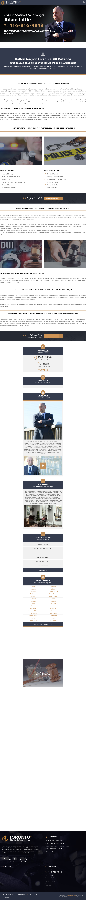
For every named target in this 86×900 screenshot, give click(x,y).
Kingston (33, 601)
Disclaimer (33, 894)
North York (53, 608)
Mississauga (53, 606)
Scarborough (53, 615)
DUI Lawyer (53, 68)
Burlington (53, 589)
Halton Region (53, 596)
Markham (53, 603)
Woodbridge (33, 620)
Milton (33, 606)
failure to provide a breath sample (72, 95)
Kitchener (53, 601)
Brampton (33, 589)
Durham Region (53, 591)
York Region (53, 620)
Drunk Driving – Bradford (54, 840)
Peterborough (53, 613)
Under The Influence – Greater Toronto (58, 846)
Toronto (33, 618)
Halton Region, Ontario (55, 113)
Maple (33, 603)
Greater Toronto (53, 594)
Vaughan (53, 618)
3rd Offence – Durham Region (55, 843)
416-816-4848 (25, 25)
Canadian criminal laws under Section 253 (43, 89)
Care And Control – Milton (54, 848)
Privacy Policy (8, 894)
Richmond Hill (33, 615)
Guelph (33, 596)
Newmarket (33, 608)
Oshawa (53, 611)
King (53, 599)
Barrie (33, 586)
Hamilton (33, 599)
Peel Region (33, 613)
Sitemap (6, 897)
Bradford (53, 586)
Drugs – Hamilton (51, 851)
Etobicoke (33, 594)
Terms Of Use (21, 894)
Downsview (33, 591)
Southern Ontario (33, 611)
